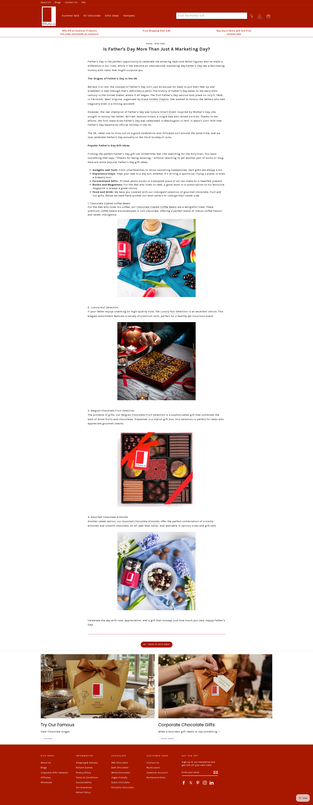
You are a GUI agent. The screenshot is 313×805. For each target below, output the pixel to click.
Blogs (58, 2)
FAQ (84, 2)
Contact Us (71, 2)
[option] (79, 32)
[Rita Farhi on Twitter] (191, 783)
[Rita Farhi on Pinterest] (198, 783)
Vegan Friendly (119, 777)
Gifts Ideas (112, 15)
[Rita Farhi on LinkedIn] (212, 783)
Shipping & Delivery (87, 762)
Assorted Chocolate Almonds (141, 521)
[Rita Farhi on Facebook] (184, 783)
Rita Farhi (160, 43)
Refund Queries (84, 767)
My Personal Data (156, 777)
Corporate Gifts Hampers (54, 772)
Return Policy (83, 792)
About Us (46, 2)
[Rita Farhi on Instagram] (205, 783)
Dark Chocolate (119, 767)
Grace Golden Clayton (155, 99)
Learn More (167, 739)
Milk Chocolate (119, 762)
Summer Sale (70, 15)
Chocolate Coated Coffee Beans (157, 207)
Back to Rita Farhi (159, 644)
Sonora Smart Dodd (163, 111)
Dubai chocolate (120, 782)
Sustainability (83, 782)
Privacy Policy (83, 772)
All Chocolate (92, 15)
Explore (48, 739)
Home (149, 43)
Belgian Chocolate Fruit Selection (143, 414)
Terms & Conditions (87, 777)
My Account (153, 767)
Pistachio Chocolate (122, 787)
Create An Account (157, 772)
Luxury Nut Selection (174, 311)
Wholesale (46, 782)
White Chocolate (120, 772)
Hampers (129, 15)
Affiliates (46, 777)
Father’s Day (194, 65)
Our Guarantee (84, 787)
